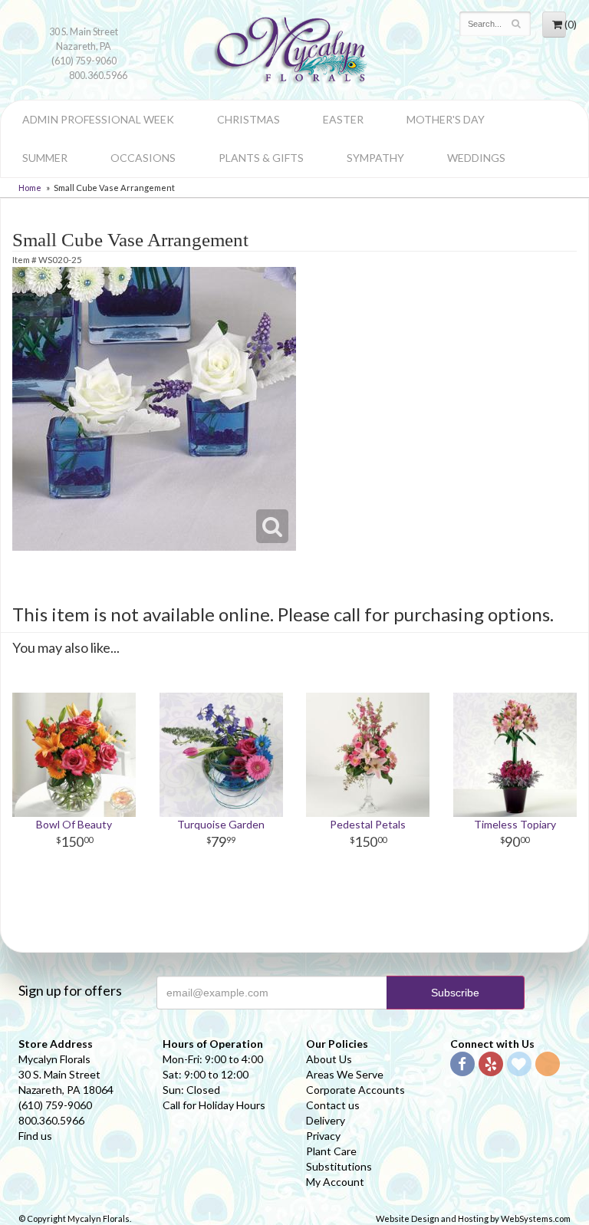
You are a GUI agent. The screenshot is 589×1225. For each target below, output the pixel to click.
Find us (35, 1135)
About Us (329, 1058)
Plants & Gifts (261, 157)
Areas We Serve (344, 1074)
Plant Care (331, 1150)
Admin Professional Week (98, 119)
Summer (44, 157)
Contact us (333, 1104)
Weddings (476, 157)
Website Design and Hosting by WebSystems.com (473, 1218)
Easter (343, 119)
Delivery (325, 1120)
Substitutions (339, 1166)
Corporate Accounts (355, 1089)
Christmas (248, 119)
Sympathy (375, 157)
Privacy (323, 1135)
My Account (335, 1181)
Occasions (143, 157)
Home (29, 188)
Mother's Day (445, 119)
